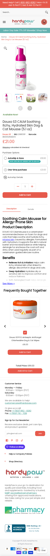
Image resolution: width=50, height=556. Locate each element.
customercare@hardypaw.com (21, 403)
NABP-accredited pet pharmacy (21, 492)
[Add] (32, 186)
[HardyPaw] (23, 21)
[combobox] (22, 12)
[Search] (46, 12)
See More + (9, 283)
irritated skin (8, 239)
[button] (44, 22)
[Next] (45, 67)
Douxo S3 (7, 134)
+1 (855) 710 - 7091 (18, 413)
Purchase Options (11, 152)
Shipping (6, 147)
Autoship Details (15, 177)
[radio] (5, 158)
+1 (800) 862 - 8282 (21, 410)
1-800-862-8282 (27, 2)
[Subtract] (17, 186)
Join (40, 433)
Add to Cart (25, 194)
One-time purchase (17, 169)
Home (4, 37)
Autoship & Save (23, 159)
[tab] (12, 209)
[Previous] (4, 67)
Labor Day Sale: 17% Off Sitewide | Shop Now (25, 30)
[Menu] (4, 22)
